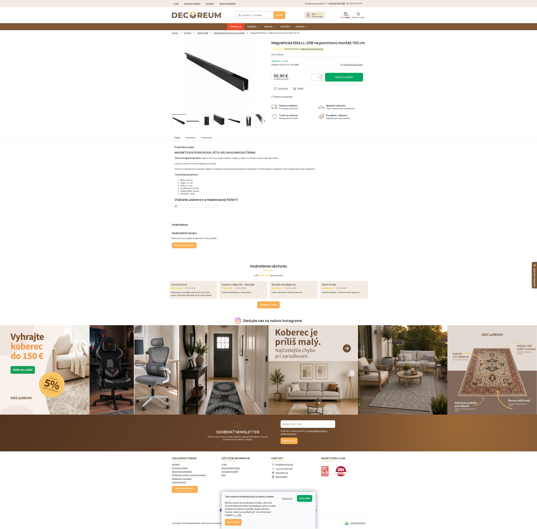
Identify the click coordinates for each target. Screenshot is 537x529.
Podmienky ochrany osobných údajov (189, 475)
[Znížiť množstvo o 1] (321, 78)
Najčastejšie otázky (231, 468)
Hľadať (279, 15)
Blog (224, 475)
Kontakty (210, 3)
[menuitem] (235, 26)
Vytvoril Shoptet (357, 523)
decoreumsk (281, 476)
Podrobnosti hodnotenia (311, 49)
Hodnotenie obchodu (268, 266)
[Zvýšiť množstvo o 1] (321, 75)
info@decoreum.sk (284, 464)
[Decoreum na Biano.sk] (326, 469)
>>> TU (237, 515)
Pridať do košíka (344, 77)
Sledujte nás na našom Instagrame (272, 320)
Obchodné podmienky (182, 471)
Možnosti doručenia (353, 64)
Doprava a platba (192, 3)
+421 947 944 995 (284, 468)
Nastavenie (233, 522)
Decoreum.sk (282, 472)
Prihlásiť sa (289, 440)
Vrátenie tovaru (179, 482)
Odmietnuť (287, 498)
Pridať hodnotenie (184, 245)
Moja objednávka (228, 3)
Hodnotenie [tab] (206, 137)
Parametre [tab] (190, 137)
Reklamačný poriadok (182, 478)
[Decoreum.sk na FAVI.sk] (342, 469)
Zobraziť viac (268, 304)
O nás (176, 3)
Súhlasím (304, 498)
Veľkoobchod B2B (230, 471)
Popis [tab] (177, 137)
